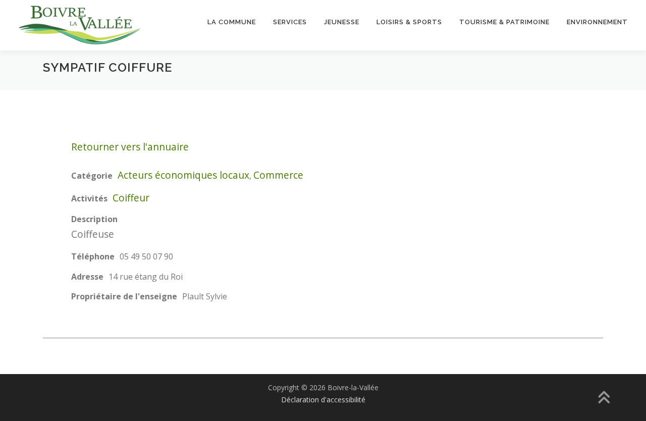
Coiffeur (131, 197)
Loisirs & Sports (409, 22)
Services (290, 22)
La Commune (231, 22)
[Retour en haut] (603, 398)
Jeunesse (341, 22)
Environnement (597, 22)
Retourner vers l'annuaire (130, 146)
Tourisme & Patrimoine (504, 22)
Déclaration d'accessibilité (323, 399)
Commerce (278, 175)
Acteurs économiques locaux (183, 175)
